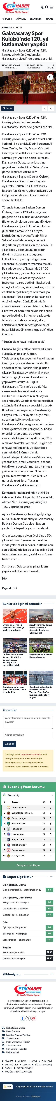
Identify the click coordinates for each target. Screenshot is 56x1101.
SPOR (49, 18)
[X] (28, 1018)
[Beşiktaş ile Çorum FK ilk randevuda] (41, 645)
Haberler (7, 28)
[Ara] (46, 7)
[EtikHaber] (16, 7)
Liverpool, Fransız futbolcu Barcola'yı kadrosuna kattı (13, 627)
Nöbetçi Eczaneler (15, 1028)
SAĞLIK (8, 1068)
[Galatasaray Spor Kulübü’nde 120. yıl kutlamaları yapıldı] (28, 87)
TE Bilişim (35, 1096)
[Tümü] (51, 974)
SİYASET (7, 18)
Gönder (9, 744)
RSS (9, 1086)
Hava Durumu (13, 1031)
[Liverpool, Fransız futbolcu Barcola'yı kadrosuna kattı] (15, 615)
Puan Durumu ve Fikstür (18, 1042)
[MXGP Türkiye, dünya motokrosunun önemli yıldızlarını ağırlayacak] (41, 615)
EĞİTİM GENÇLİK (25, 1068)
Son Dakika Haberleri (16, 1049)
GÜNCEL (21, 18)
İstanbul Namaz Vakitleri (18, 1035)
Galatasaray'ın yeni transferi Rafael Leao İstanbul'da (14, 690)
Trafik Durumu (13, 1038)
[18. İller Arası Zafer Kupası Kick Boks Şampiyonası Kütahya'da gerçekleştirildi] (15, 645)
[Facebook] (22, 1018)
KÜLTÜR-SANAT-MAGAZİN (18, 1072)
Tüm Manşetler (14, 1045)
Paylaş (9, 108)
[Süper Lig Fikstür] (51, 877)
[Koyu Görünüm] (42, 7)
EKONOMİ (36, 18)
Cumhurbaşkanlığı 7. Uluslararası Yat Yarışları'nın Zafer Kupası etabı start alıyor (40, 692)
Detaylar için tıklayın (28, 865)
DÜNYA (26, 1065)
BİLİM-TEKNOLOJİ (43, 1065)
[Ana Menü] (51, 7)
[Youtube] (33, 1018)
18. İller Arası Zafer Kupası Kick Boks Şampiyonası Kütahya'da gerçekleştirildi (13, 660)
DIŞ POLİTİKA (11, 1065)
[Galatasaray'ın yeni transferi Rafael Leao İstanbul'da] (15, 678)
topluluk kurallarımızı (31, 754)
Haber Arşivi (12, 1052)
